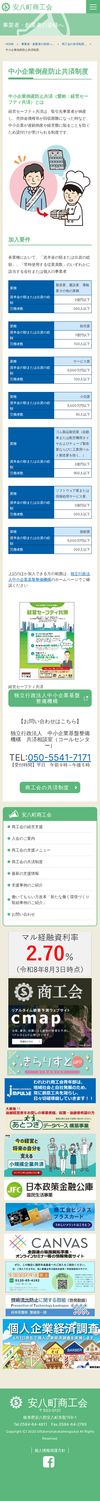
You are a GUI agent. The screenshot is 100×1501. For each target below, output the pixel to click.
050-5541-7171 (59, 757)
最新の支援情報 (25, 873)
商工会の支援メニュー (31, 850)
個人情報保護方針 (50, 1450)
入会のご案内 (23, 838)
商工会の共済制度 (27, 861)
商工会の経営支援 (27, 826)
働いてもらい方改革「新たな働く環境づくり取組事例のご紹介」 (50, 899)
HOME (10, 44)
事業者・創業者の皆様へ (36, 44)
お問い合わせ (23, 914)
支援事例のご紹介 (27, 885)
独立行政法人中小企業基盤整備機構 (47, 698)
